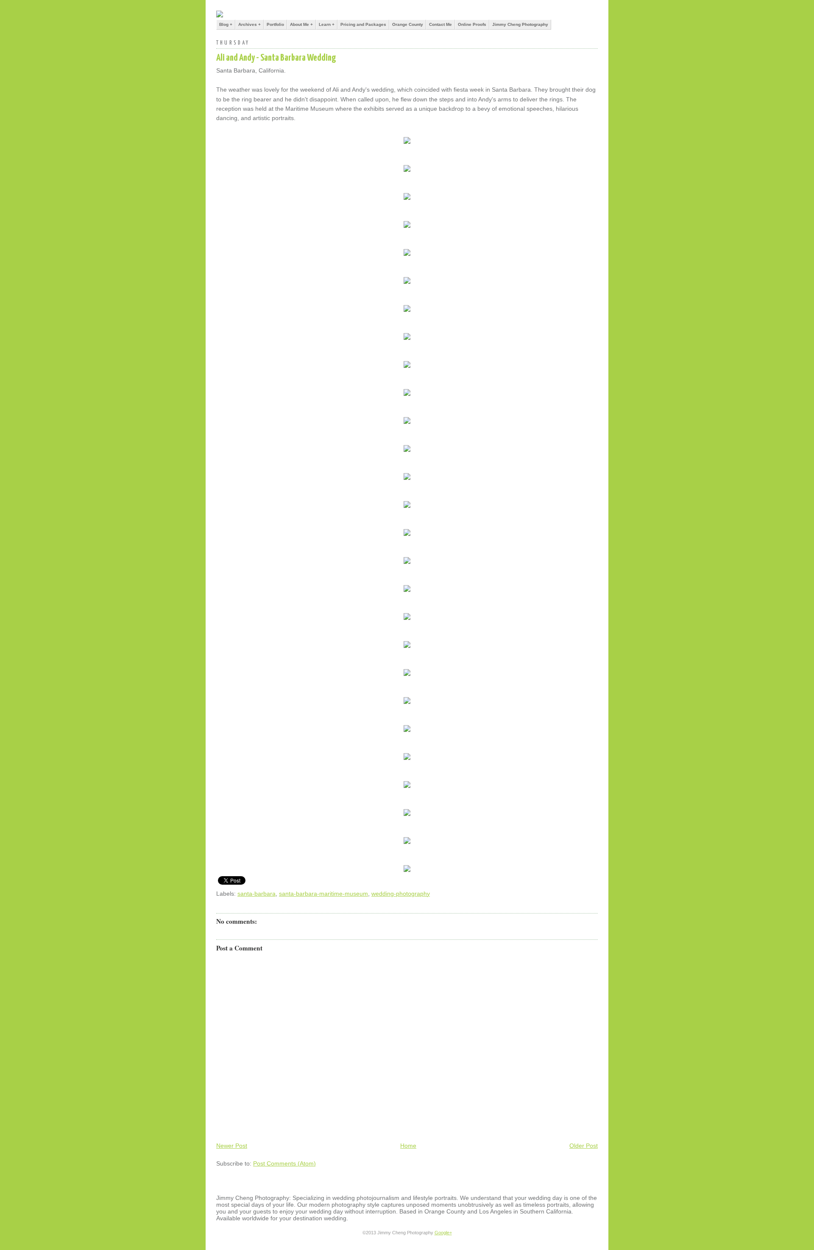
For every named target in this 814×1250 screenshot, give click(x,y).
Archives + (249, 24)
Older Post (583, 1145)
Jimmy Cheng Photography (520, 24)
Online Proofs (472, 24)
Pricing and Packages (363, 24)
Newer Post (231, 1145)
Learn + (327, 24)
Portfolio (275, 24)
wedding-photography (400, 893)
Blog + (225, 24)
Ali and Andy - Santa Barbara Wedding (276, 58)
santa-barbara (256, 893)
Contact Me (440, 24)
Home (408, 1145)
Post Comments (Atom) (284, 1163)
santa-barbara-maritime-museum (323, 893)
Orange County (407, 24)
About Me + (301, 24)
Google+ (443, 1232)
